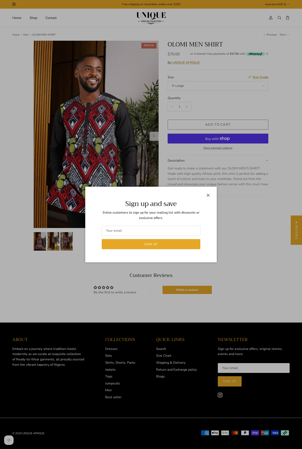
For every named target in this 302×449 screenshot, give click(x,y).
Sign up (151, 244)
